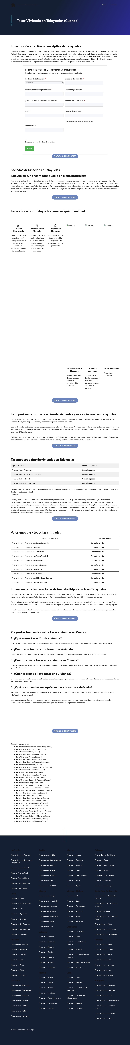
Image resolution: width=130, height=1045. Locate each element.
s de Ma (108, 855)
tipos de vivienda (27, 492)
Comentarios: (30, 126)
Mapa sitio (21, 1030)
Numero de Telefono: (73, 111)
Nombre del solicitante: (75, 100)
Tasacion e (43, 1003)
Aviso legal (30, 1030)
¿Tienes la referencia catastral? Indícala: (41, 100)
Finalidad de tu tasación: (35, 79)
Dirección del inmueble (74, 79)
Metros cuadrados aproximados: (38, 90)
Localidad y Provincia (73, 90)
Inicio (104, 5)
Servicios (113, 5)
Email (27, 111)
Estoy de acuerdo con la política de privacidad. (40, 142)
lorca (114, 855)
